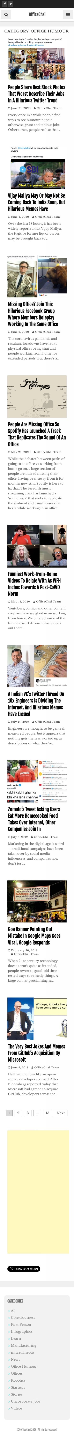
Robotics (18, 1380)
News (15, 1359)
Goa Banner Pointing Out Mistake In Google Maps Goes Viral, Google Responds (34, 936)
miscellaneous (22, 1352)
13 (47, 1113)
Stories (16, 1394)
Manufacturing (23, 1345)
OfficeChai (37, 14)
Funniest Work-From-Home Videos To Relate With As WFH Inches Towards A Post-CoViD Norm (34, 584)
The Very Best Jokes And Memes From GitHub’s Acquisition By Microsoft (36, 1053)
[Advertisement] (38, 1192)
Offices (16, 1373)
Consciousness (23, 1317)
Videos (16, 1408)
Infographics (21, 1331)
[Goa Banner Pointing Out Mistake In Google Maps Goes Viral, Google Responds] (37, 921)
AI (13, 1310)
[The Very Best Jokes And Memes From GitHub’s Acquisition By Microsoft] (37, 1039)
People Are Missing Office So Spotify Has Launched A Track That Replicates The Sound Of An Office (37, 434)
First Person (21, 1324)
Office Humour (24, 1366)
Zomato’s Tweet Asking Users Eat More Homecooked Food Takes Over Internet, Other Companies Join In (34, 819)
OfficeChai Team (49, 108)
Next (61, 1113)
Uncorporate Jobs (25, 1401)
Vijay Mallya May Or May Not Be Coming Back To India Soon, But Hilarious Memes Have (36, 202)
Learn (16, 1338)
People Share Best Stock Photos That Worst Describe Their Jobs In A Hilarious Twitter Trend (36, 94)
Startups (18, 1387)
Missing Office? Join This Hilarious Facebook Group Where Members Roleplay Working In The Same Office (33, 314)
